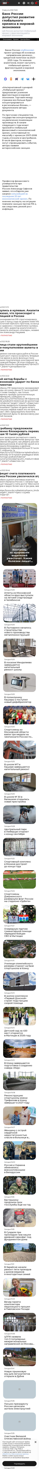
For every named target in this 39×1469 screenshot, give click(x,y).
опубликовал (27, 50)
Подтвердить (19, 1464)
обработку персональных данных (15, 1454)
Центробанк (25, 39)
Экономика (7, 39)
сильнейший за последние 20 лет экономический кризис (15, 196)
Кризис (16, 39)
